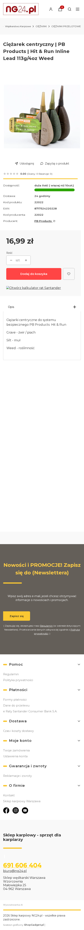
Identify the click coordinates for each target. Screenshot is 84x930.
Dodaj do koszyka (33, 274)
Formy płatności (15, 699)
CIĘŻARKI (41, 26)
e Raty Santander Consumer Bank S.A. (30, 711)
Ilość (9, 253)
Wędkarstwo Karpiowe (18, 26)
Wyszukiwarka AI (13, 904)
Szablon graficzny (23, 924)
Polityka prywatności (18, 680)
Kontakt (9, 795)
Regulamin (46, 625)
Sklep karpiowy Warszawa (21, 801)
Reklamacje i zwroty (17, 776)
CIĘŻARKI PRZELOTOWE (66, 26)
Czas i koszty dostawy (18, 731)
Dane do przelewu (16, 705)
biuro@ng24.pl (15, 871)
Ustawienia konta (15, 756)
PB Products (43, 221)
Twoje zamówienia (16, 750)
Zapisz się (17, 616)
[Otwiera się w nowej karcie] (6, 810)
